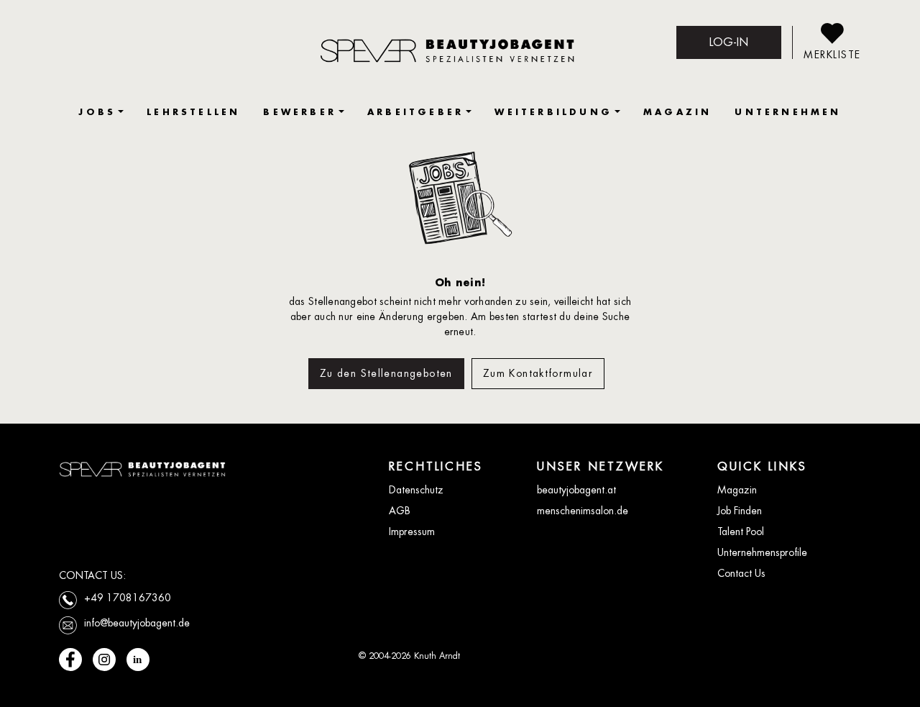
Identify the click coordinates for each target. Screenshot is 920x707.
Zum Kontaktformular (538, 373)
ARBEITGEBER (415, 111)
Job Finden (739, 510)
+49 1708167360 (127, 597)
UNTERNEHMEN (788, 111)
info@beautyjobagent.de (137, 622)
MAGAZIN (677, 111)
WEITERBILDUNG (553, 111)
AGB (399, 510)
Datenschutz (416, 489)
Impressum (412, 531)
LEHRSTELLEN (193, 111)
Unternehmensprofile (762, 552)
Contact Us (741, 573)
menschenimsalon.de (582, 510)
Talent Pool (740, 531)
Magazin (737, 489)
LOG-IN (728, 42)
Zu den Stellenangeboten (386, 373)
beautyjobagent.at (576, 489)
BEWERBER (299, 111)
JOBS (97, 111)
